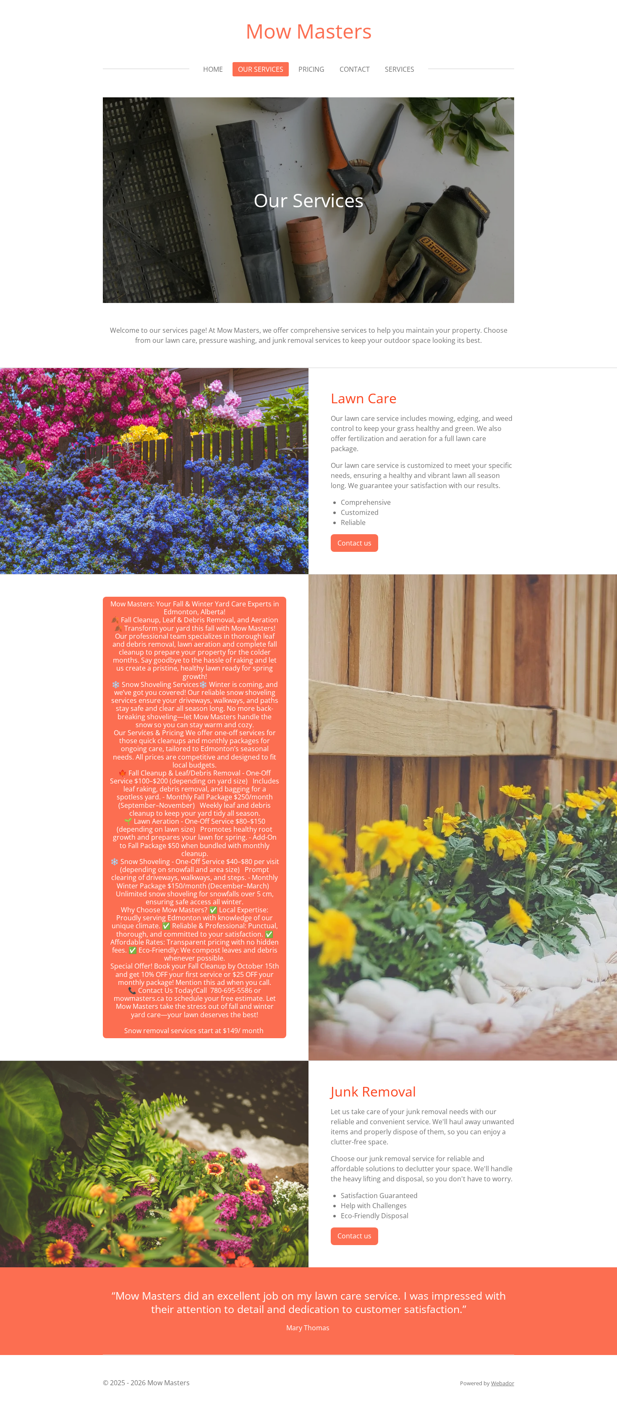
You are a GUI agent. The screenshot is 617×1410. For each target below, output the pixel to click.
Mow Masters (309, 30)
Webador (502, 1383)
